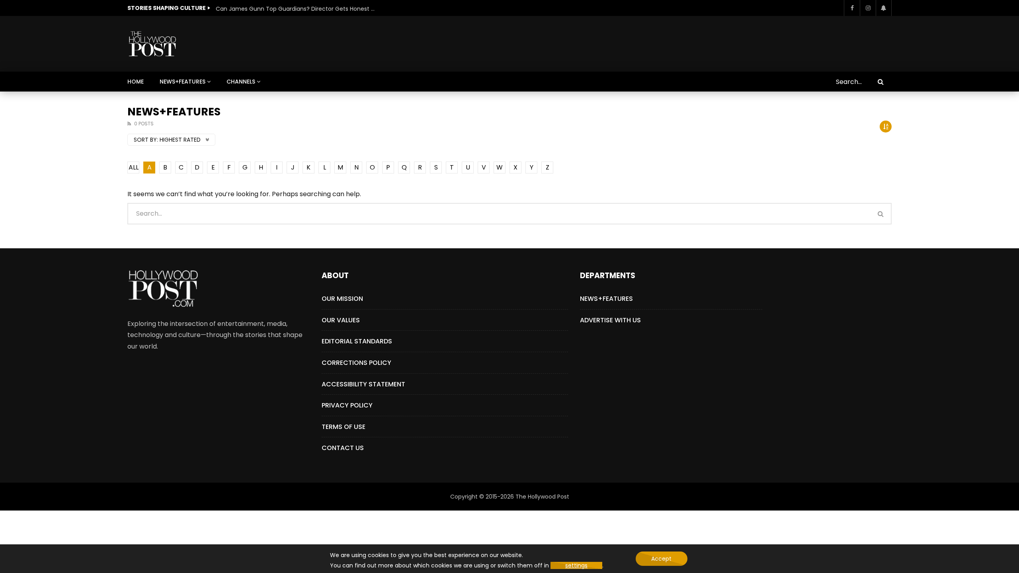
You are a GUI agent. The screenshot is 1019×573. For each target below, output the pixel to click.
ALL (134, 167)
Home (135, 82)
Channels (240, 82)
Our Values (341, 320)
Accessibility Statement (363, 384)
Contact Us (343, 447)
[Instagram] (868, 8)
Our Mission (342, 298)
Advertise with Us (610, 320)
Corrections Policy (356, 362)
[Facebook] (852, 8)
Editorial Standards (357, 341)
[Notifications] (884, 8)
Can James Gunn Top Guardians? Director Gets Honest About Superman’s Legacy (295, 9)
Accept (661, 559)
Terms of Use (343, 426)
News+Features (182, 82)
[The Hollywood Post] (152, 44)
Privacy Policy (347, 405)
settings (576, 565)
